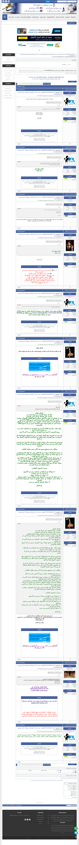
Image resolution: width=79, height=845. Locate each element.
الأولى (41, 83)
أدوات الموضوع (20, 86)
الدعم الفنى (8, 79)
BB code (74, 791)
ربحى (65, 777)
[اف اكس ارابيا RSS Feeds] (13, 805)
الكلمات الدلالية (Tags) (71, 775)
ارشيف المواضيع (40, 815)
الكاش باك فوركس (40, 817)
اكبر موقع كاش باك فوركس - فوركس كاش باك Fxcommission (46, 77)
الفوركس (69, 777)
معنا (73, 777)
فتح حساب (43, 17)
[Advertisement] (39, 126)
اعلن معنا (11, 17)
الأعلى (4, 805)
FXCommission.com (50, 92)
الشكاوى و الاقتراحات (8, 97)
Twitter (59, 772)
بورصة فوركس (40, 819)
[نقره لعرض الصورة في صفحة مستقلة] (47, 102)
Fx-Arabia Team (28, 837)
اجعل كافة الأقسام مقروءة (8, 61)
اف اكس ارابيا (64, 837)
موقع (75, 777)
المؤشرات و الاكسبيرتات (8, 95)
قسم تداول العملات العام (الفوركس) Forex (47, 54)
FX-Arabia (8, 8)
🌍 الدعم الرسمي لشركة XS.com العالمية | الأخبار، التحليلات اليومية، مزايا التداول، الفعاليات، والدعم (46, 780)
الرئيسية (73, 17)
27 (29, 83)
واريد (72, 777)
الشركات (39, 118)
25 (32, 83)
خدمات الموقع (7, 68)
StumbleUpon (43, 770)
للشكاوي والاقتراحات (18, 805)
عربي (61, 777)
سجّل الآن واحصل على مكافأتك (38, 138)
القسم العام (8, 86)
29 (26, 83)
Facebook (73, 772)
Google (29, 770)
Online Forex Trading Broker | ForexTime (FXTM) (39, 312)
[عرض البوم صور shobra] (70, 388)
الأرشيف (6, 805)
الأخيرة (19, 83)
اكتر (67, 777)
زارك (63, 777)
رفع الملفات (35, 17)
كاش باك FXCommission (8, 70)
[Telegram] (76, 833)
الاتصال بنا (10, 805)
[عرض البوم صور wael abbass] (70, 228)
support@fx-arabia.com (39, 703)
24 (33, 83)
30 (25, 83)
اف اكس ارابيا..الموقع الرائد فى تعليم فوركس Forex (65, 54)
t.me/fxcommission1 (36, 140)
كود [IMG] (74, 793)
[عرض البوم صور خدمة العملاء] (69, 721)
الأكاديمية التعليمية (7, 75)
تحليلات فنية (8, 72)
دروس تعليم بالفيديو (8, 90)
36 (23, 83)
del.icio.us (58, 770)
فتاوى (40, 823)
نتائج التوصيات (51, 17)
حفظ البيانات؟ (53, 1)
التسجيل (67, 17)
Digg (74, 770)
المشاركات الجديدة (26, 17)
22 (36, 83)
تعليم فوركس (8, 88)
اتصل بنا (17, 17)
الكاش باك (8, 77)
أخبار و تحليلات (60, 17)
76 (22, 83)
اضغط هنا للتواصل (36, 139)
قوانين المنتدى (74, 797)
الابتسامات (74, 792)
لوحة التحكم (8, 57)
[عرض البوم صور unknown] (70, 287)
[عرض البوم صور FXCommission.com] (69, 144)
